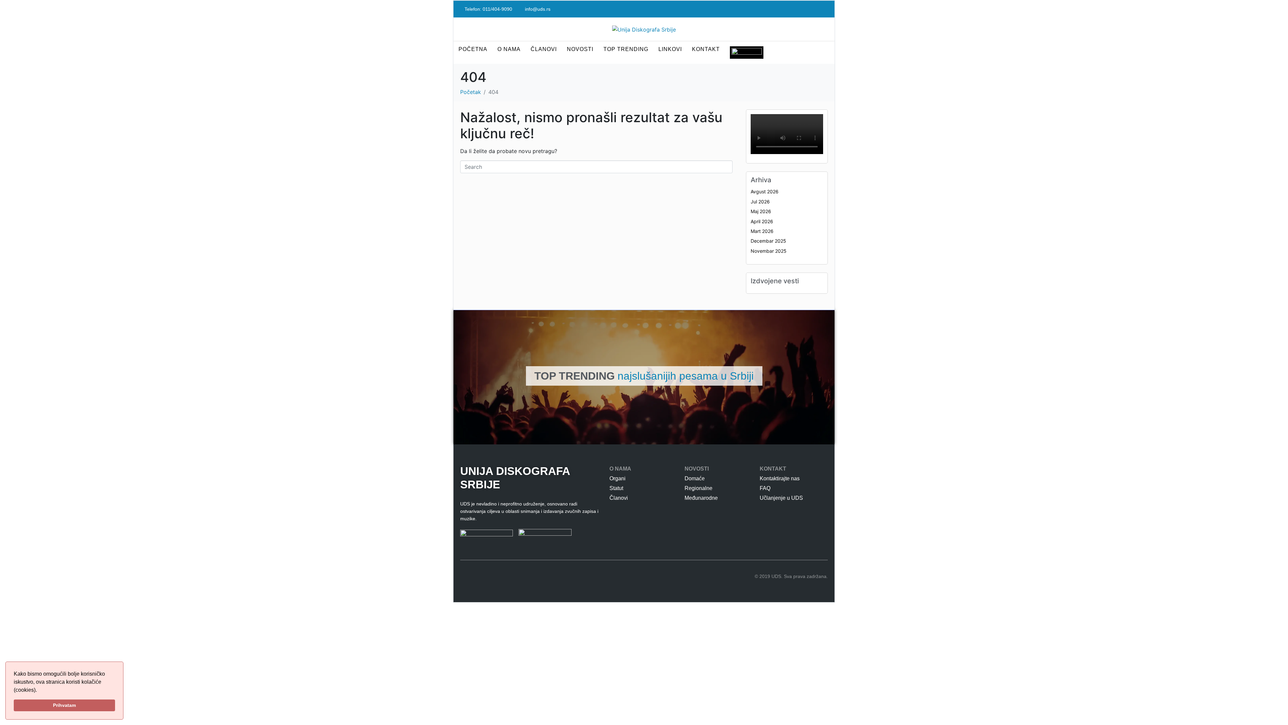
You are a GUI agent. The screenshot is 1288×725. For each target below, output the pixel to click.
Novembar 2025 (769, 251)
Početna (473, 49)
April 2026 (762, 221)
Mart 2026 (762, 231)
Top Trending (625, 49)
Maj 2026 (761, 211)
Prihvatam (64, 705)
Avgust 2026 (765, 191)
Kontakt (706, 49)
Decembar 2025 (768, 241)
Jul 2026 (760, 201)
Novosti (580, 49)
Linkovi (670, 49)
